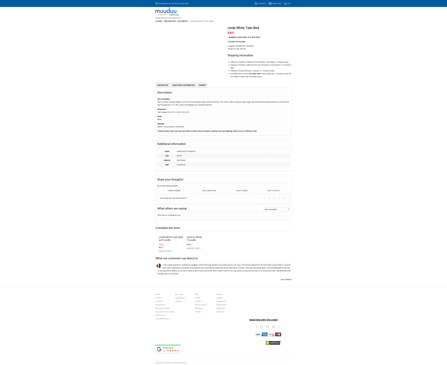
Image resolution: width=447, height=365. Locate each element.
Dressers (198, 301)
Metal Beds (199, 308)
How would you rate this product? (173, 198)
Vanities (198, 312)
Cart (288, 3)
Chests (197, 298)
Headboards (221, 301)
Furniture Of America (186, 151)
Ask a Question (209, 190)
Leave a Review (174, 190)
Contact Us (159, 301)
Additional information (183, 85)
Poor (265, 198)
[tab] (162, 85)
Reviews (202, 85)
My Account (179, 294)
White (179, 156)
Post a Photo (273, 190)
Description (162, 85)
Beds (197, 294)
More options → (166, 251)
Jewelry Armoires (201, 305)
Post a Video (242, 190)
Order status (277, 3)
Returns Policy (160, 315)
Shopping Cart (180, 298)
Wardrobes (221, 312)
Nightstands (221, 308)
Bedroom (170, 21)
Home (158, 21)
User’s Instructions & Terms (165, 312)
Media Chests (221, 305)
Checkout (178, 301)
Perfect (285, 198)
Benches (220, 294)
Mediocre (270, 198)
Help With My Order (162, 319)
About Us (158, 298)
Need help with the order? (263, 319)
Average (275, 198)
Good (280, 198)
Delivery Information (162, 308)
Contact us (262, 3)
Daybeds (183, 21)
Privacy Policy (160, 305)
